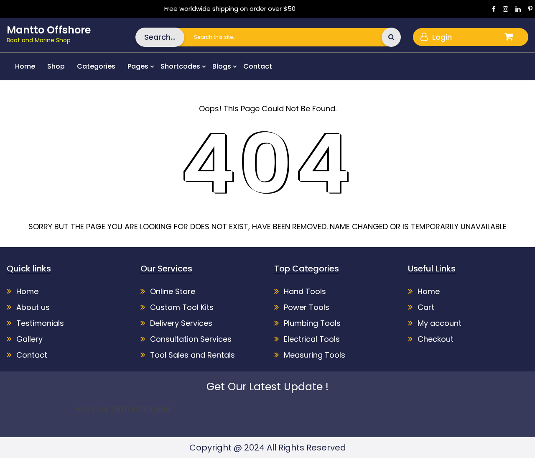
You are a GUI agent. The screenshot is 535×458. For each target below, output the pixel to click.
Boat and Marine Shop (39, 40)
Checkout (435, 339)
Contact (257, 66)
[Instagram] (505, 9)
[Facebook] (494, 9)
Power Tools (306, 307)
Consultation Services (191, 339)
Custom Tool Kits (182, 307)
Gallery (29, 339)
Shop (56, 66)
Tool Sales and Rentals (192, 355)
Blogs (221, 66)
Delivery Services (181, 323)
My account (439, 323)
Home (25, 66)
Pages (137, 66)
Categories (96, 66)
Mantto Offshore (49, 30)
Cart (426, 307)
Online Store (172, 291)
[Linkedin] (518, 9)
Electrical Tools (312, 339)
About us (33, 307)
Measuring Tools (314, 355)
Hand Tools (305, 291)
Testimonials (40, 323)
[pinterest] (530, 9)
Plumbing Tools (312, 323)
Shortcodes (180, 66)
